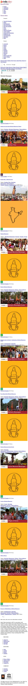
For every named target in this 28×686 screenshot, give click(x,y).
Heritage (5, 50)
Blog (20, 60)
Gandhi (5, 650)
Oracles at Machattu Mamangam (6, 501)
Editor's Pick (10, 60)
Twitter (5, 671)
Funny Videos (6, 57)
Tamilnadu (5, 7)
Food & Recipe (6, 35)
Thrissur (13, 345)
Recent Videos (4, 60)
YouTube (5, 668)
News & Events (7, 25)
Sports (4, 29)
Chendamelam (7, 343)
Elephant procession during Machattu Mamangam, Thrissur (11, 126)
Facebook (5, 670)
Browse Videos (4, 15)
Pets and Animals (7, 26)
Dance (4, 46)
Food (4, 47)
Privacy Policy (6, 659)
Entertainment (6, 23)
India (4, 649)
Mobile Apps (6, 641)
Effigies (16, 289)
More (4, 13)
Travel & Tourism (7, 21)
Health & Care (6, 34)
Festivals (6, 130)
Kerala (4, 6)
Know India (16, 60)
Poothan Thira (7, 182)
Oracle (5, 504)
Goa (4, 10)
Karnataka (5, 9)
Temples (22, 236)
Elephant (6, 129)
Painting (5, 653)
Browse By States (5, 4)
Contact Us (6, 663)
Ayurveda (5, 44)
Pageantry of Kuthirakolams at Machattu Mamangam (10, 608)
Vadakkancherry (12, 130)
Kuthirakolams (10, 451)
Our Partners (3, 62)
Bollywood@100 (7, 55)
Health (4, 49)
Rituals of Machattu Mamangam (6, 286)
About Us (24, 60)
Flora (4, 27)
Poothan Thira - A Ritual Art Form (7, 179)
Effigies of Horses (4, 555)
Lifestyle (5, 51)
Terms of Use (6, 660)
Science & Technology (8, 33)
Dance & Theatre (7, 30)
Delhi (4, 11)
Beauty (5, 45)
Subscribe (5, 642)
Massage (5, 53)
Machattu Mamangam (14, 129)
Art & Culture (6, 31)
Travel (4, 54)
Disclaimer (5, 661)
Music (4, 22)
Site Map (5, 643)
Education (5, 36)
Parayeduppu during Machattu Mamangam (8, 393)
